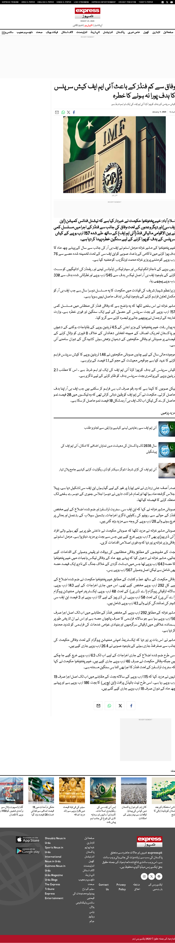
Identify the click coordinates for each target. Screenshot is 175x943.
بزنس (91, 912)
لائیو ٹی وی (88, 25)
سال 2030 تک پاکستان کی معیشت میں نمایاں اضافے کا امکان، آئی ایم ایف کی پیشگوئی (109, 448)
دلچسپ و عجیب (25, 32)
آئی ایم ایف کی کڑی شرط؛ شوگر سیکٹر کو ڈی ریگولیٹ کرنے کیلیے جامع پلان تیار (108, 469)
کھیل (146, 32)
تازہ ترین (156, 32)
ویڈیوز (91, 917)
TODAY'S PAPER (146, 2)
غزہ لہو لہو (89, 848)
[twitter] (120, 705)
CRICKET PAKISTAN (127, 2)
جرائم (92, 921)
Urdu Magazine (54, 875)
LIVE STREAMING (81, 2)
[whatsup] (109, 705)
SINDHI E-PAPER (64, 2)
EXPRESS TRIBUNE (10, 2)
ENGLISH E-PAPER (46, 2)
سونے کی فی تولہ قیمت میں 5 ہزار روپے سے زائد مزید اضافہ (74, 811)
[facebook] (131, 705)
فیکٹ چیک (52, 32)
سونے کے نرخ (88, 889)
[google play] (26, 850)
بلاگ (91, 907)
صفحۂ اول (168, 32)
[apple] (26, 839)
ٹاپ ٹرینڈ (95, 32)
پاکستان (120, 32)
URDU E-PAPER (28, 2)
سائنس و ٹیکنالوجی (85, 903)
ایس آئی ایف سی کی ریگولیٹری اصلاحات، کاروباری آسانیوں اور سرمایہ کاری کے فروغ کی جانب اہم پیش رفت (103, 814)
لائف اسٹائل (67, 32)
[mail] (98, 705)
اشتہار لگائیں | (78, 25)
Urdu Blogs (51, 880)
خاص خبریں (134, 32)
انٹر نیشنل (108, 32)
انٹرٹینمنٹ (81, 32)
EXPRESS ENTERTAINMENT (104, 2)
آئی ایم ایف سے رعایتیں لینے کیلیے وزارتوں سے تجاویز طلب (120, 428)
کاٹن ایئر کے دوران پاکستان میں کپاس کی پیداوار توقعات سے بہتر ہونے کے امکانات (134, 813)
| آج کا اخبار (97, 25)
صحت (39, 32)
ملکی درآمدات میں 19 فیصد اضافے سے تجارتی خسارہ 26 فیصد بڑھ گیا (42, 811)
